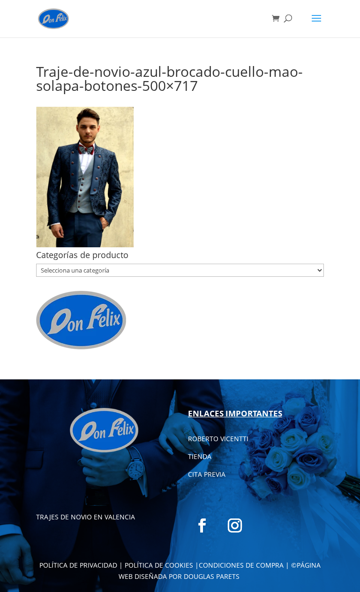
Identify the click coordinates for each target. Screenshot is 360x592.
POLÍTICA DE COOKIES (159, 565)
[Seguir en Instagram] (235, 525)
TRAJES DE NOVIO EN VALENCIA (85, 516)
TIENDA (199, 456)
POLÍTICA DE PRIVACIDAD (78, 565)
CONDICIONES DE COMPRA (241, 565)
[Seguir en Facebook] (202, 525)
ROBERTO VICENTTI (218, 438)
